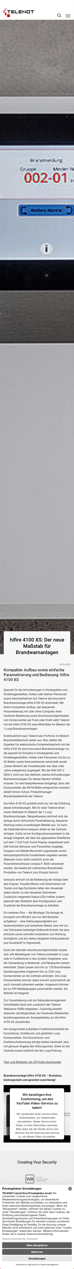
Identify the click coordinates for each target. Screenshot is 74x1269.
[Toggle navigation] (68, 15)
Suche (59, 15)
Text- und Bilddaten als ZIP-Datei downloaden (32, 1062)
